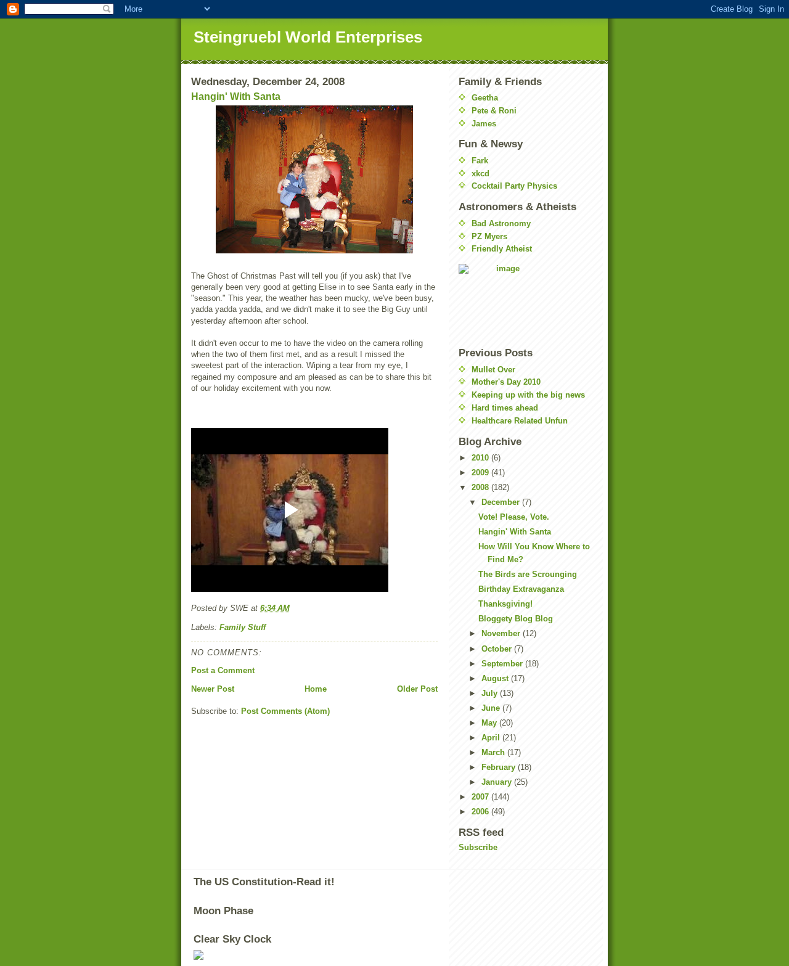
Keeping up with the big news (528, 394)
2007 (481, 796)
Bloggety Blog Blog (515, 618)
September (503, 663)
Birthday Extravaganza (521, 589)
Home (316, 689)
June (491, 708)
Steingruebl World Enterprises (308, 37)
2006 (481, 811)
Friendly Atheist (502, 248)
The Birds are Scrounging (527, 574)
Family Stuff (242, 627)
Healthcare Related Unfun (520, 420)
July (490, 693)
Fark (480, 160)
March (494, 752)
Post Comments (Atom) (285, 711)
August (496, 678)
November (502, 633)
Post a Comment (223, 670)
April (491, 737)
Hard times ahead (505, 407)
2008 (481, 487)
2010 (481, 457)
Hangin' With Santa (235, 96)
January (497, 782)
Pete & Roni (494, 110)
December (501, 502)
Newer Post (212, 689)
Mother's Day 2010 (506, 382)
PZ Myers (489, 236)
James (484, 123)
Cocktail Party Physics (514, 185)
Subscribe (478, 847)
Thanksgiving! (505, 603)
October (497, 648)
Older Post (417, 689)
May (490, 722)
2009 (481, 472)
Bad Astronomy (501, 223)
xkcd (480, 173)
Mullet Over (493, 369)
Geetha (485, 97)
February (499, 767)
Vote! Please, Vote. (513, 517)
